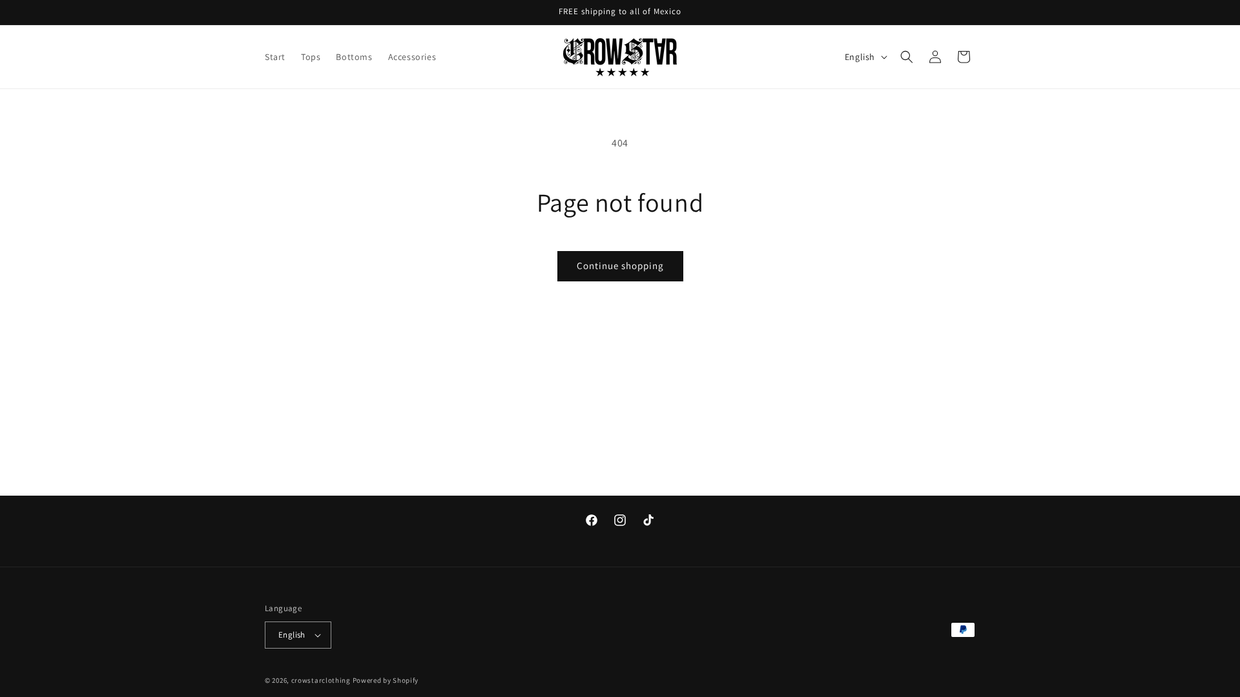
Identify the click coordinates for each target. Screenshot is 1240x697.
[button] (907, 57)
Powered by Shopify (386, 680)
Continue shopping (620, 265)
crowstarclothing (321, 680)
